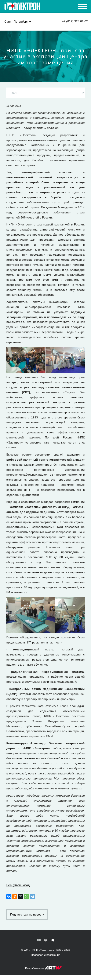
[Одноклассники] (14, 896)
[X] (20, 896)
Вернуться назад (18, 885)
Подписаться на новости (27, 914)
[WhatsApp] (26, 896)
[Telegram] (32, 896)
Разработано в (35, 968)
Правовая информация (45, 954)
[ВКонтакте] (8, 896)
